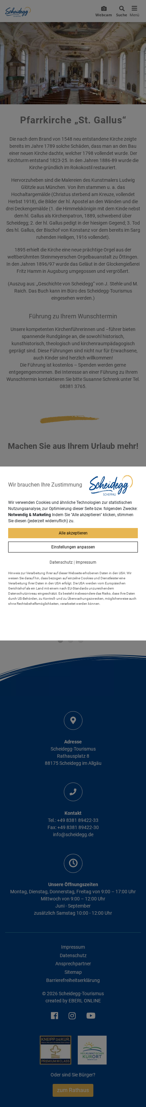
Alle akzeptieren (73, 533)
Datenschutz (61, 562)
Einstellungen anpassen (73, 547)
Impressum (86, 562)
